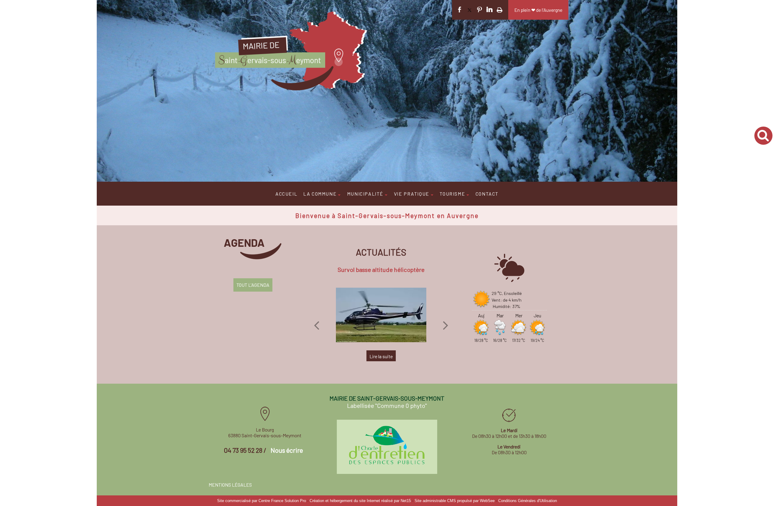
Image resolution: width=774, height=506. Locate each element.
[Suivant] (445, 325)
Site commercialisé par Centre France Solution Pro (261, 500)
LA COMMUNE (320, 194)
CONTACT (487, 194)
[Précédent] (316, 325)
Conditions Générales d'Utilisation (527, 500)
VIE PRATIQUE (411, 194)
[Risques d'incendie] (381, 315)
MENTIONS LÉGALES (230, 485)
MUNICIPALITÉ (365, 194)
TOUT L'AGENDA (252, 285)
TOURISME (452, 194)
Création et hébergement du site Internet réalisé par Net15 (360, 500)
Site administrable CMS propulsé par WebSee (455, 500)
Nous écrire (287, 450)
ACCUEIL (286, 194)
